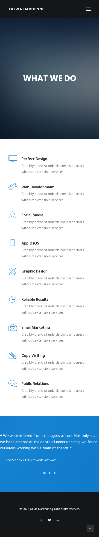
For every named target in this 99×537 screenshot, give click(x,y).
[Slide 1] (44, 477)
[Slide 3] (54, 477)
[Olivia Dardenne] (26, 9)
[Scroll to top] (90, 528)
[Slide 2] (49, 477)
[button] (88, 9)
